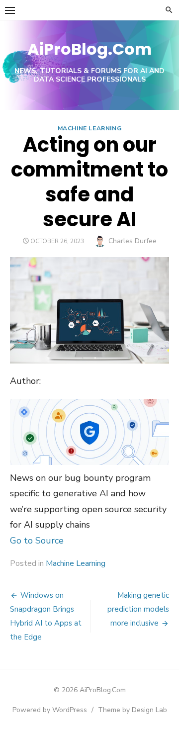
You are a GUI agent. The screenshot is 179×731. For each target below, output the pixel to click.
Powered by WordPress (49, 710)
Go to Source (37, 541)
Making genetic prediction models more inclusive (138, 609)
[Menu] (10, 10)
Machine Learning (90, 128)
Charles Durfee (132, 241)
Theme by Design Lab (132, 710)
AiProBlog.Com (89, 49)
